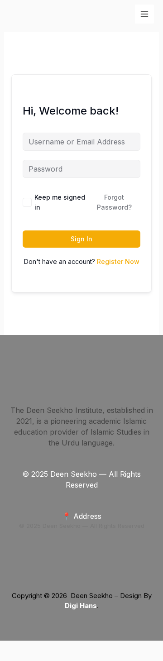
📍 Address (81, 516)
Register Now (118, 261)
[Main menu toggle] (144, 14)
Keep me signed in (59, 202)
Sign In (81, 239)
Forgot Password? (114, 202)
